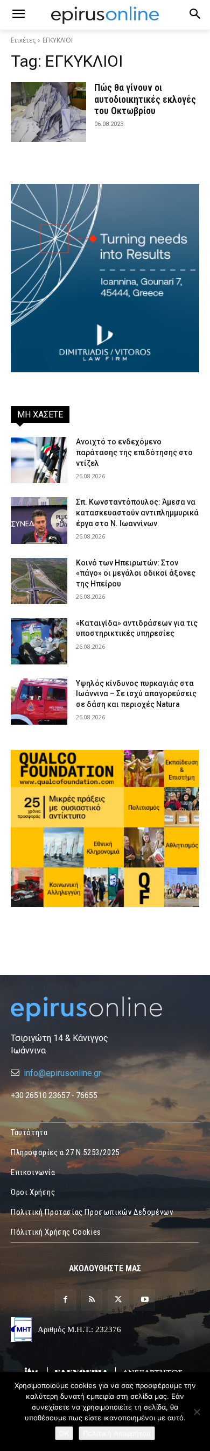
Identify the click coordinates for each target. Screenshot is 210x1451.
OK (64, 1433)
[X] (118, 1300)
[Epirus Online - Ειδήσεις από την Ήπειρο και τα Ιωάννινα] (105, 1009)
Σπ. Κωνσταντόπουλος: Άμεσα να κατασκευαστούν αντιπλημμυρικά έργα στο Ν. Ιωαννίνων (137, 512)
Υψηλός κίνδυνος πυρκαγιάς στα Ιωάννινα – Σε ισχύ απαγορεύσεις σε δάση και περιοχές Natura (136, 694)
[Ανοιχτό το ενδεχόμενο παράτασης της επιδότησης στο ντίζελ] (39, 460)
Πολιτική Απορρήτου (117, 1433)
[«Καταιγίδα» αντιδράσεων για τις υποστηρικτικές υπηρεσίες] (39, 641)
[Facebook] (65, 1300)
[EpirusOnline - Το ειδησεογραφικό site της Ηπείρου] (105, 15)
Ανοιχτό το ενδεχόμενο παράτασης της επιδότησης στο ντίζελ (134, 452)
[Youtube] (144, 1300)
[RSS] (91, 1300)
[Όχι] (196, 1411)
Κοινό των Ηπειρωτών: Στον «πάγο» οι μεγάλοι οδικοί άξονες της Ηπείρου (135, 573)
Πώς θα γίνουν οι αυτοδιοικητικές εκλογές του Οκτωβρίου (145, 99)
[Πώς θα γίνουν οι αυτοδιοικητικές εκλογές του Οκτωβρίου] (48, 112)
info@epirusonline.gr (62, 1073)
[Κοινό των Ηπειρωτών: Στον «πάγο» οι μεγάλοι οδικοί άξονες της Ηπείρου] (39, 581)
